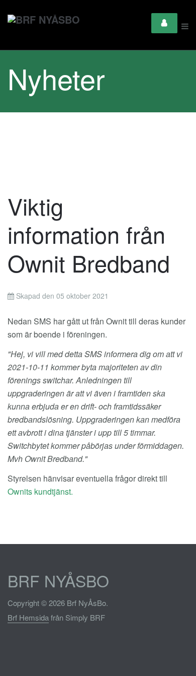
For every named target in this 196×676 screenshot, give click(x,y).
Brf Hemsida (28, 617)
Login (164, 23)
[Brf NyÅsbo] (44, 26)
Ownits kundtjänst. (41, 491)
